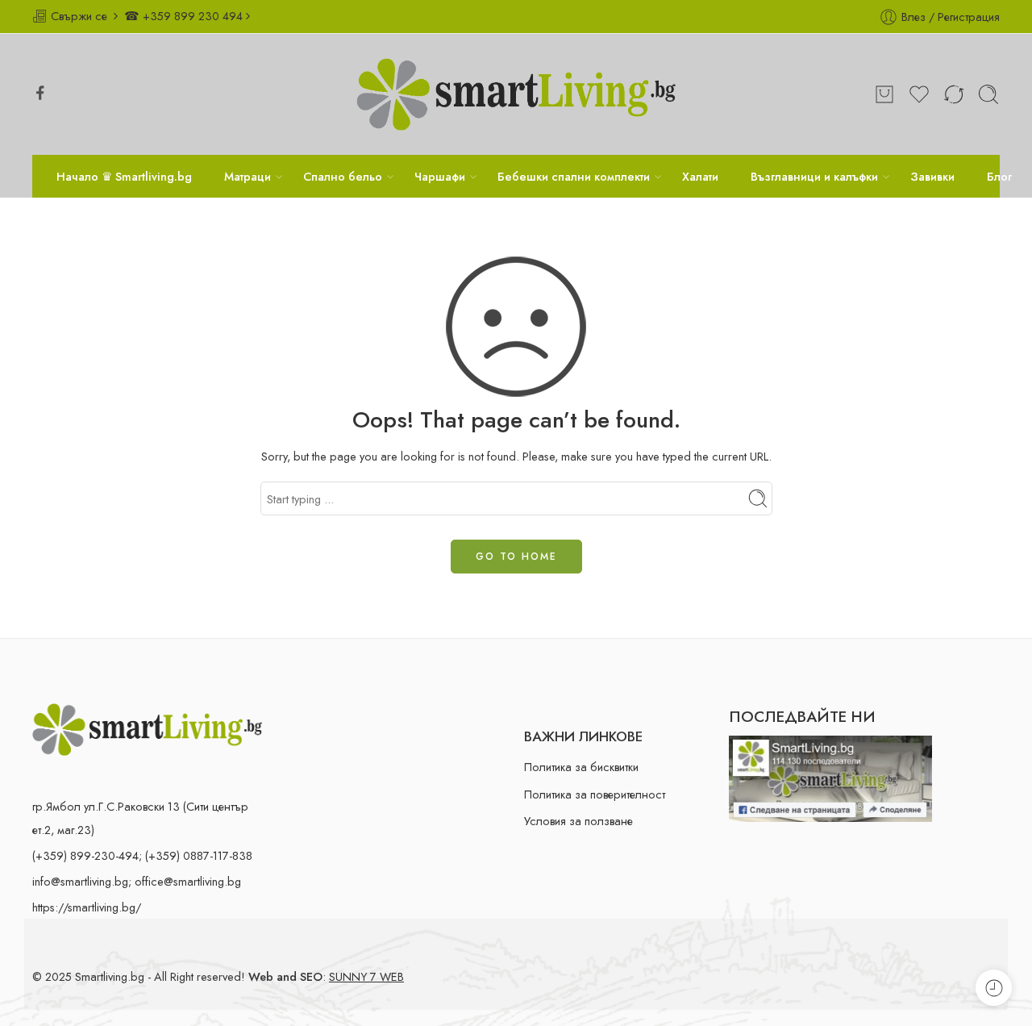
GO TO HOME (516, 556)
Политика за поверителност (594, 794)
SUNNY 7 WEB (366, 976)
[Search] (988, 94)
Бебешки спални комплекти (573, 176)
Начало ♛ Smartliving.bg (124, 176)
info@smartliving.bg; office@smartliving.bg (136, 881)
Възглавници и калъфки (814, 176)
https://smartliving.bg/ (86, 907)
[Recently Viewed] (994, 988)
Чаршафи (439, 176)
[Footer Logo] (147, 727)
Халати (700, 176)
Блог (999, 176)
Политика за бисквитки (581, 766)
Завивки (932, 176)
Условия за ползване (578, 820)
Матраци (247, 176)
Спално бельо (342, 176)
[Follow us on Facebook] (40, 93)
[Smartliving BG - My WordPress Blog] (516, 94)
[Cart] (884, 94)
